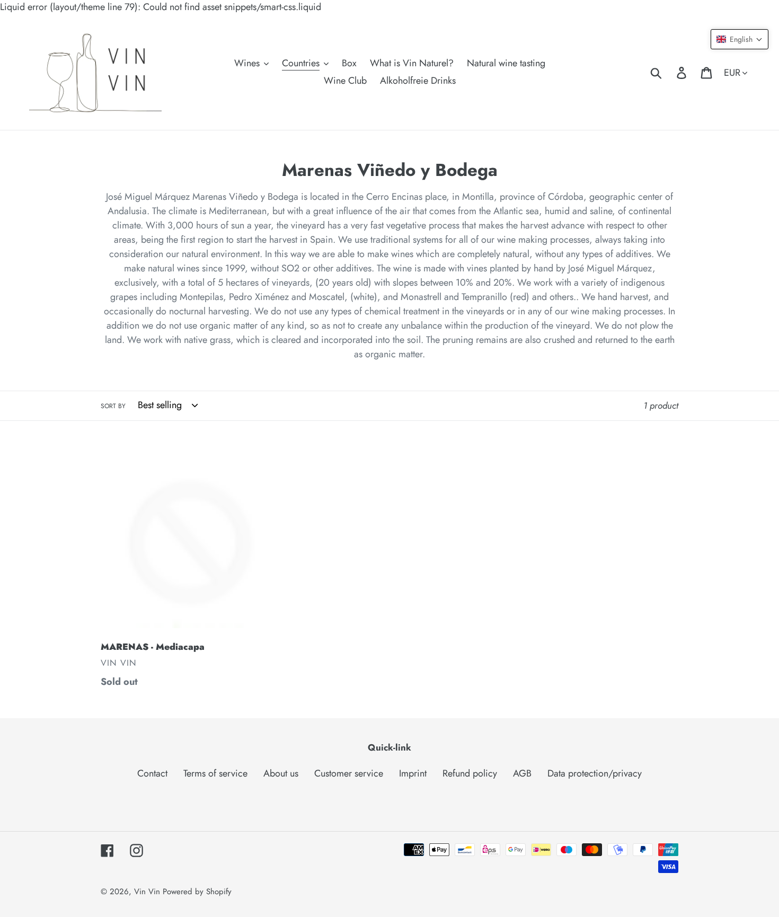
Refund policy (469, 773)
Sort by (113, 406)
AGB (522, 773)
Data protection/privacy (594, 773)
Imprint (413, 773)
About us (280, 773)
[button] (739, 39)
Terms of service (215, 773)
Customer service (348, 773)
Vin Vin (148, 891)
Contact (152, 773)
